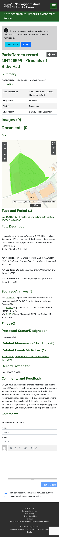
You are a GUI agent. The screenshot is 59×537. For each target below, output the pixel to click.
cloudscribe (44, 529)
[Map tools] (4, 159)
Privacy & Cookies (29, 516)
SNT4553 (10, 297)
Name (4, 427)
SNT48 (9, 307)
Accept (26, 44)
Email (4, 437)
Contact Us (29, 508)
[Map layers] (4, 144)
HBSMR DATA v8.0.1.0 (29, 529)
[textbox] (32, 464)
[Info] (4, 154)
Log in (29, 532)
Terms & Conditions (29, 511)
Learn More (12, 44)
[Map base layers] (4, 149)
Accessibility (29, 513)
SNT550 (10, 314)
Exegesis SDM (34, 527)
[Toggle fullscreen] (53, 143)
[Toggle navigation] (53, 6)
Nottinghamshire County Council (36, 521)
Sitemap (29, 519)
